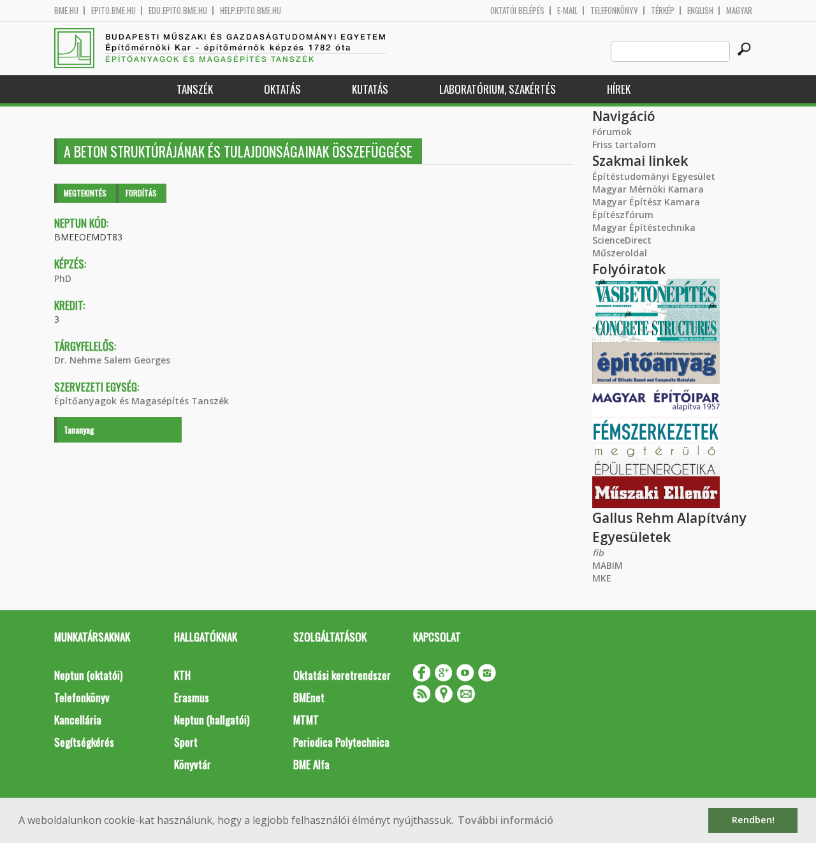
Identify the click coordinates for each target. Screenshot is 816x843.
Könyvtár (192, 764)
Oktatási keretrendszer (342, 675)
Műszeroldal (619, 253)
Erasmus (191, 697)
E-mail (567, 10)
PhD (62, 278)
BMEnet (308, 697)
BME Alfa (311, 764)
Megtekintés (85, 192)
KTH (182, 675)
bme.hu (66, 10)
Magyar (739, 10)
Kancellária (77, 720)
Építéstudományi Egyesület (653, 176)
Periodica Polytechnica (341, 742)
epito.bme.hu (113, 10)
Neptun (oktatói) (88, 675)
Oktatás (282, 89)
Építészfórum (622, 215)
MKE (601, 578)
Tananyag (79, 429)
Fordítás (141, 192)
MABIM (607, 565)
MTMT (306, 720)
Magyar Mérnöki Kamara (648, 189)
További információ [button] (505, 820)
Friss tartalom (624, 144)
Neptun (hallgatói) (211, 720)
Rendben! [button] (753, 820)
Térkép (662, 10)
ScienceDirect (622, 240)
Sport (186, 742)
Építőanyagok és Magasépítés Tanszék (141, 401)
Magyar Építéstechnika (644, 227)
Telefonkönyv (614, 10)
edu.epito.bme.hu (178, 10)
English (700, 10)
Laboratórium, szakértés (497, 89)
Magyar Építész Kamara (646, 202)
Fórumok (612, 132)
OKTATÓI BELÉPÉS (517, 10)
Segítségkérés (84, 742)
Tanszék (195, 89)
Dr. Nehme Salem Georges (112, 360)
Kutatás (370, 89)
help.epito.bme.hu (250, 10)
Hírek (618, 89)
